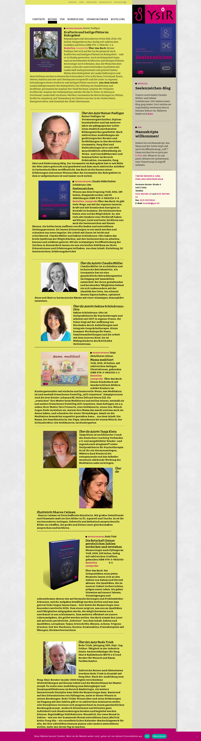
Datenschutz (105, 2)
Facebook (119, 2)
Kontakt (72, 2)
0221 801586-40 (143, 194)
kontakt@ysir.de (151, 203)
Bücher (52, 19)
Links (81, 2)
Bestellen (70, 48)
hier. (150, 113)
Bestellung (118, 19)
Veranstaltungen (97, 19)
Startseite (38, 19)
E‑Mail (139, 155)
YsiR (62, 19)
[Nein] (197, 736)
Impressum (91, 2)
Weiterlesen (159, 736)
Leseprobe (82, 48)
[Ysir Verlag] (154, 14)
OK (147, 736)
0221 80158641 (147, 200)
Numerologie (76, 19)
